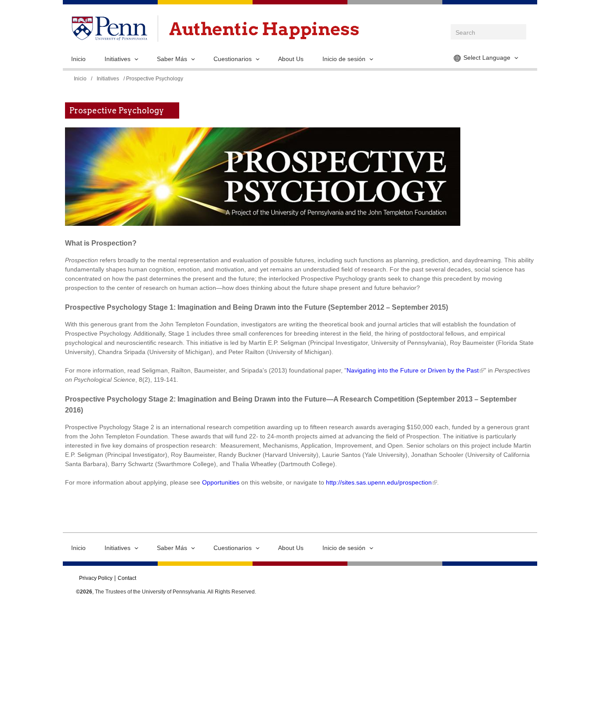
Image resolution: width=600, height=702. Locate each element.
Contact (127, 578)
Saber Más (172, 58)
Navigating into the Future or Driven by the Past (413, 370)
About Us (291, 58)
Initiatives (117, 58)
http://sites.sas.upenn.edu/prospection (379, 482)
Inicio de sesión (343, 58)
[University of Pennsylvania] (109, 36)
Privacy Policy (95, 578)
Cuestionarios (232, 58)
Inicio (78, 58)
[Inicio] (264, 31)
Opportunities (220, 482)
